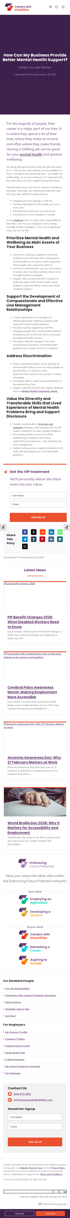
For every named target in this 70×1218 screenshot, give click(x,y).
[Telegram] (24, 539)
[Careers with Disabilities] (35, 931)
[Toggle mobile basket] (50, 7)
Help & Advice (13, 1002)
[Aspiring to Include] (35, 956)
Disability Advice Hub (17, 1009)
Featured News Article (17, 1045)
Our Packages (13, 1073)
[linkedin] (65, 1191)
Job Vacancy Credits (16, 1032)
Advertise (50, 1213)
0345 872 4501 (22, 1094)
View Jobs (19, 1213)
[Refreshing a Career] (35, 944)
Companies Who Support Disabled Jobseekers (30, 995)
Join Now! (10, 1015)
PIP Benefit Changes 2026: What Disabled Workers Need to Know (33, 622)
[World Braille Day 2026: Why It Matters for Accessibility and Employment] (35, 802)
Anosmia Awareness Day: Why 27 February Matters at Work (34, 760)
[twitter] (59, 1191)
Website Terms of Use (31, 1168)
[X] (33, 532)
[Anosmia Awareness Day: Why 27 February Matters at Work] (35, 736)
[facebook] (53, 1191)
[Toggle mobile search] (56, 7)
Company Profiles (15, 1039)
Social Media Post (15, 1052)
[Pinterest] (42, 539)
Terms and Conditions (51, 1174)
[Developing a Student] (35, 908)
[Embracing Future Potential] (36, 860)
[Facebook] (24, 532)
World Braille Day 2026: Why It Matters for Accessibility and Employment (33, 828)
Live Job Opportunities (17, 988)
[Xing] (59, 539)
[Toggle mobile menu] (63, 7)
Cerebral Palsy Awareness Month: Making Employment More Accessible (32, 692)
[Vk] (51, 539)
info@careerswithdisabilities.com (33, 1099)
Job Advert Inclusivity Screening (22, 1066)
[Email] (24, 546)
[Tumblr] (33, 539)
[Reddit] (42, 532)
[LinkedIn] (51, 532)
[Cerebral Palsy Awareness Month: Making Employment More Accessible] (35, 666)
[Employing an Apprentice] (35, 896)
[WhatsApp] (60, 532)
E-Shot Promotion (14, 1059)
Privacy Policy (58, 1168)
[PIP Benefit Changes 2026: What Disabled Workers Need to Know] (35, 596)
